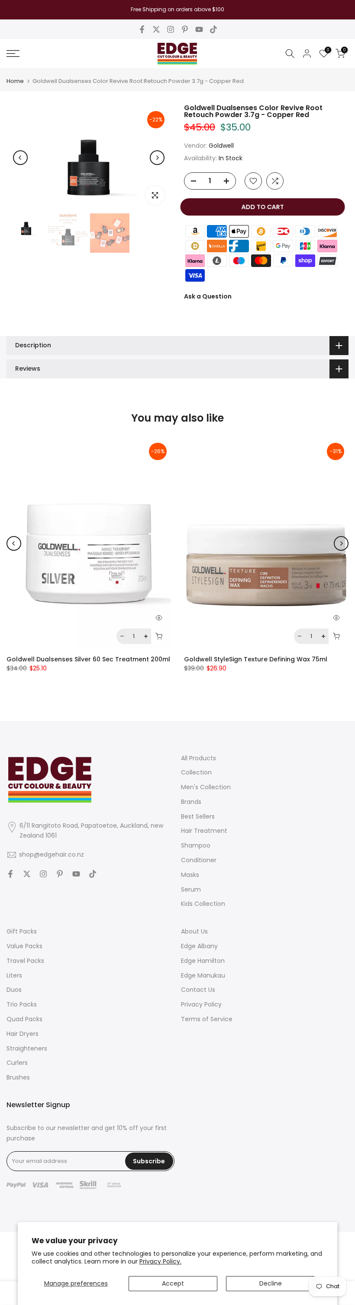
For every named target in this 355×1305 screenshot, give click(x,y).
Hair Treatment (204, 830)
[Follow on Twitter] (156, 29)
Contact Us (198, 989)
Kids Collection (203, 903)
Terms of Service (206, 1019)
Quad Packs (24, 1019)
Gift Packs (21, 931)
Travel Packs (25, 960)
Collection (196, 772)
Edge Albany (199, 946)
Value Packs (24, 946)
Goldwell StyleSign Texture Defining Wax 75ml (255, 659)
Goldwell (221, 145)
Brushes (18, 1077)
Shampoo (195, 845)
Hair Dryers (22, 1033)
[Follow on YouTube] (199, 29)
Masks (190, 874)
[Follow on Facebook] (142, 29)
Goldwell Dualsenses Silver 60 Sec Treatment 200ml (88, 659)
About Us (194, 931)
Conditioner (198, 860)
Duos (14, 989)
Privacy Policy (201, 1004)
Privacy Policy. (160, 1261)
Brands (191, 801)
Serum (191, 889)
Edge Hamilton (203, 960)
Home (15, 81)
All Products (198, 758)
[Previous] (20, 157)
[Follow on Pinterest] (185, 29)
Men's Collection (206, 787)
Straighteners (26, 1048)
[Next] (157, 157)
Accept (173, 1283)
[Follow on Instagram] (170, 29)
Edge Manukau (203, 975)
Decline (270, 1283)
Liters (14, 975)
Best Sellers (198, 816)
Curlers (17, 1062)
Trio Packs (21, 1004)
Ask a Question (208, 296)
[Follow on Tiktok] (213, 29)
